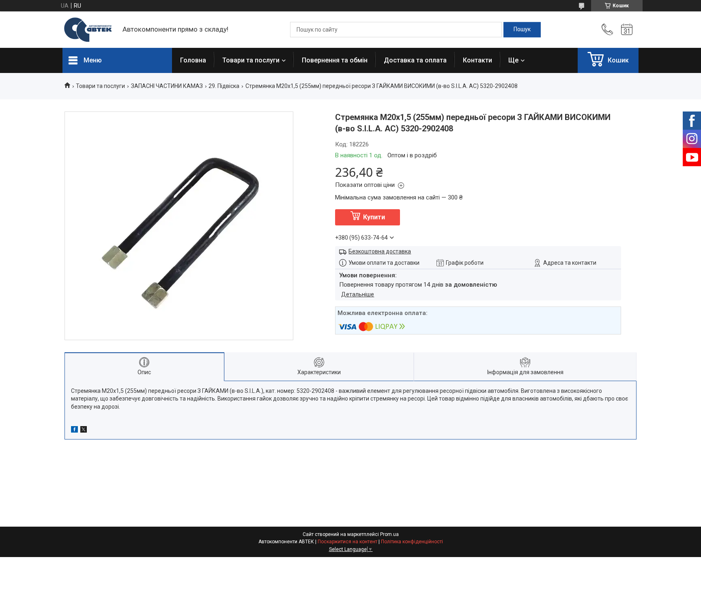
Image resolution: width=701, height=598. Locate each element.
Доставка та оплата (415, 60)
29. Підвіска (224, 86)
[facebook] (74, 430)
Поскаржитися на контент (347, 541)
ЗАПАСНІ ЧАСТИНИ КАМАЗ (167, 86)
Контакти (477, 60)
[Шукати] (522, 29)
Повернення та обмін (335, 60)
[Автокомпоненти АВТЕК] (88, 30)
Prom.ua (389, 534)
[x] (83, 430)
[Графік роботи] (626, 29)
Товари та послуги (251, 60)
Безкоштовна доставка (379, 251)
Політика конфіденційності (412, 541)
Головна (193, 60)
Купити (374, 217)
